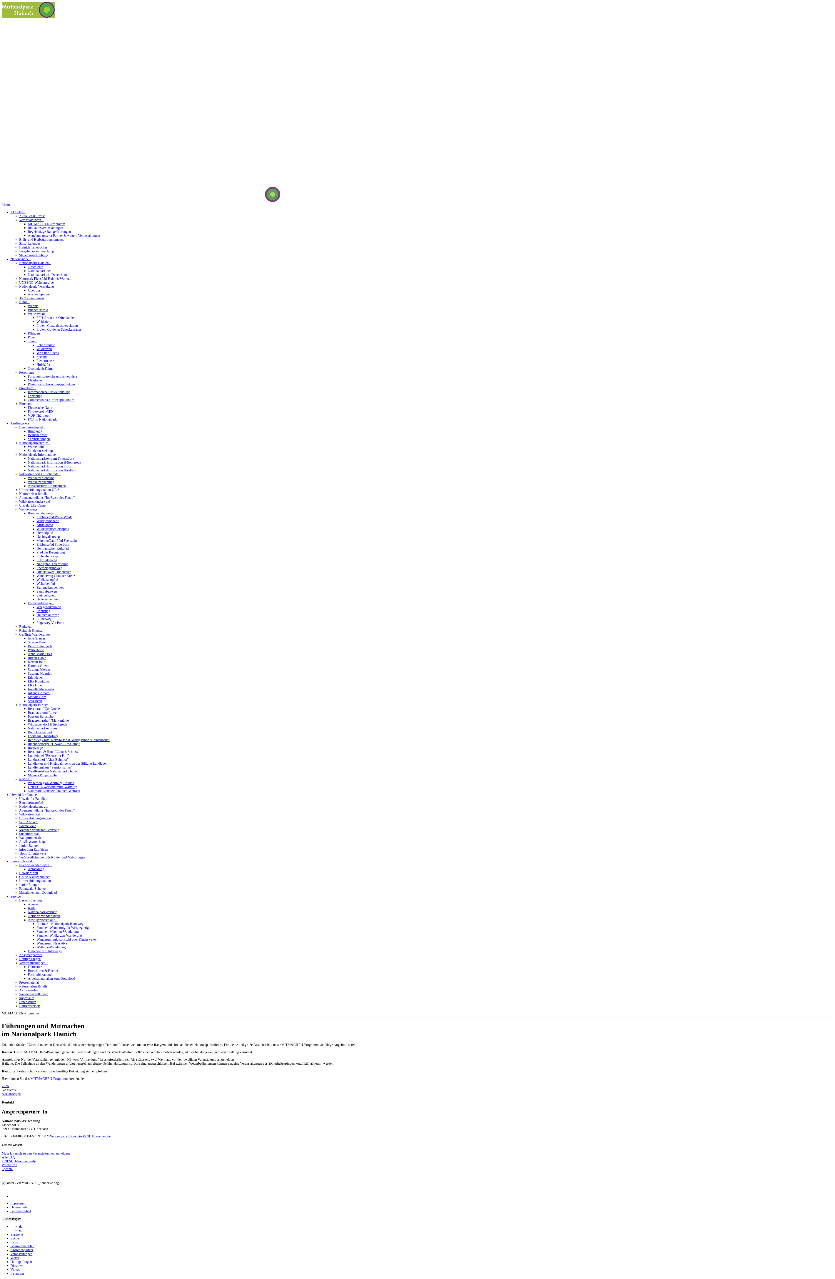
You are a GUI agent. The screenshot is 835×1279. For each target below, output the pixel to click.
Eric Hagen (35, 677)
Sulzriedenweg (47, 560)
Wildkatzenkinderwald (34, 501)
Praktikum (26, 388)
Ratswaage (35, 748)
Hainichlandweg (48, 615)
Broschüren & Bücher (43, 971)
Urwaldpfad (45, 533)
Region (24, 779)
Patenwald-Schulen (32, 888)
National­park (19, 259)
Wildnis (33, 306)
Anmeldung (36, 869)
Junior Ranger (28, 884)
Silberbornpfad (29, 834)
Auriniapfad (45, 525)
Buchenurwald (38, 310)
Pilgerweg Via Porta (50, 623)
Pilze (31, 337)
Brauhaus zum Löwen (43, 712)
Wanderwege (28, 509)
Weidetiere (44, 321)
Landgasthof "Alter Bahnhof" (48, 759)
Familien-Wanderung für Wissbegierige (63, 927)
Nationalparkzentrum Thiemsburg (51, 458)
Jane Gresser (36, 638)
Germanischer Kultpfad (53, 548)
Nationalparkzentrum (34, 443)
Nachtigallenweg (48, 536)
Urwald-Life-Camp (32, 505)
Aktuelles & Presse (32, 216)
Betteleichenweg (48, 599)
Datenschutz (27, 1002)
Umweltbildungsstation (35, 818)
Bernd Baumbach (40, 646)
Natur (23, 302)
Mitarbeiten (35, 380)
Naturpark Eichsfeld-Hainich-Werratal (45, 278)
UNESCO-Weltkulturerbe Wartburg (52, 787)
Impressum (26, 998)
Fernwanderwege (40, 603)
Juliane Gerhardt (39, 693)
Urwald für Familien (24, 795)
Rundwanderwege (41, 513)
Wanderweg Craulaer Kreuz (56, 576)
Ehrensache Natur (40, 407)
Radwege (25, 626)
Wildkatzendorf (29, 814)
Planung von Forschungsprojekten (51, 384)
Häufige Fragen (30, 959)
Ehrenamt (26, 404)
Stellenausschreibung (33, 255)
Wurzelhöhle (36, 447)
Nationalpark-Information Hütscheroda (54, 462)
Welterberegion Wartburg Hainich (51, 783)
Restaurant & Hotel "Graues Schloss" (53, 752)
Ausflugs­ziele (20, 423)
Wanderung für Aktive (52, 943)
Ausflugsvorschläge (32, 841)
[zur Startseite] (256, 201)
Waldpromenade (48, 521)
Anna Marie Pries (40, 654)
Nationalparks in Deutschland (48, 275)
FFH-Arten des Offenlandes (56, 318)
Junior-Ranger (29, 845)
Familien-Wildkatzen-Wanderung (59, 935)
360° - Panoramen (31, 298)
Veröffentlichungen (32, 963)
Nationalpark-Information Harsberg (52, 470)
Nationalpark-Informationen (38, 454)
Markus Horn (37, 697)
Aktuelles (17, 212)
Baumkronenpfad (31, 427)
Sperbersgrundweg (49, 568)
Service (16, 896)
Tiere (32, 341)
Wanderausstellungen (33, 994)
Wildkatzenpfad (47, 580)
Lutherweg (44, 619)
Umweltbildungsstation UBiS (39, 490)
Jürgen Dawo (37, 658)
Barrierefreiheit (29, 1006)
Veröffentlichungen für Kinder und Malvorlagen (52, 857)
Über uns (34, 290)
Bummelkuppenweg (50, 587)
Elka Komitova (38, 681)
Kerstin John (36, 662)
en (20, 1230)
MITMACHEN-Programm (46, 224)
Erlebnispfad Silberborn (53, 544)
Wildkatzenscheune (41, 478)
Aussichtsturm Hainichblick (47, 486)
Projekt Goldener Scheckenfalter (59, 329)
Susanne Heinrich (40, 673)
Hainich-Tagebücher (33, 247)
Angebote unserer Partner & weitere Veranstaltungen (64, 235)
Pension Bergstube (40, 716)
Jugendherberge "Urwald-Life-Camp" (54, 744)
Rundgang (35, 431)
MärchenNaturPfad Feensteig (57, 540)
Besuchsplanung (31, 900)
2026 (5, 1086)
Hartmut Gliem (38, 666)
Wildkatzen (44, 349)
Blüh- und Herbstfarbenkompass (41, 239)
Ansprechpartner (39, 294)
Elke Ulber (35, 685)
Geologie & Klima (40, 368)
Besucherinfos (37, 435)
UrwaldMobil (28, 873)
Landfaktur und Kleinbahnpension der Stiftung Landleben (67, 763)
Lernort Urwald (21, 861)
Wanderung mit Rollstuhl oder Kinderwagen (67, 939)
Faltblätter (35, 967)
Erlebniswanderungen (34, 865)
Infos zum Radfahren (33, 849)
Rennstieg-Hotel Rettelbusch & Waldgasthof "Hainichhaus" (69, 740)
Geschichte (35, 267)
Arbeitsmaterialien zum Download (51, 978)
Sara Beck (35, 701)
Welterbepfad (46, 583)
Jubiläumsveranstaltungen (45, 228)
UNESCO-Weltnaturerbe (36, 282)
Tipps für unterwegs (33, 853)
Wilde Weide (37, 314)
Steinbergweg (46, 595)
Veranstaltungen (30, 220)
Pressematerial (29, 982)
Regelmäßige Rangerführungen (49, 232)
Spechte (42, 357)
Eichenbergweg (47, 556)
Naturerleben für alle (33, 493)
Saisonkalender (29, 243)
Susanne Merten (39, 669)
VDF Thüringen (39, 415)
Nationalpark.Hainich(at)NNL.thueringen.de (80, 1136)
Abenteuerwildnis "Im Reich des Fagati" (47, 497)
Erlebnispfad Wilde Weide (54, 517)
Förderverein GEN (41, 411)
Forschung (27, 372)
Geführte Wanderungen (35, 634)
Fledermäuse (45, 361)
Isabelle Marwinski (41, 689)
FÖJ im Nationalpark (42, 419)
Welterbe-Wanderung (51, 947)
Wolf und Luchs (48, 353)
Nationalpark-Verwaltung (37, 286)
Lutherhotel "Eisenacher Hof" (48, 755)
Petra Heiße (36, 650)
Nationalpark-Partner (34, 705)
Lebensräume (46, 345)
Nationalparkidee (39, 271)
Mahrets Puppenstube (42, 775)
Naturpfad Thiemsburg (52, 564)
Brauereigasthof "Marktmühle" (49, 720)
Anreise (33, 904)
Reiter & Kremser (31, 630)
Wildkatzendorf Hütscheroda (39, 474)
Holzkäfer (43, 364)
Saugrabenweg (47, 591)
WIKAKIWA (28, 822)
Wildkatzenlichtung (41, 482)
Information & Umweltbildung (49, 392)
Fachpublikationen (40, 974)
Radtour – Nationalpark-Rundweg (60, 924)
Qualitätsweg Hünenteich (54, 572)
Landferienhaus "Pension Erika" (50, 767)
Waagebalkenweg (49, 607)
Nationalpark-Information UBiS (50, 466)
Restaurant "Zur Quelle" (44, 709)
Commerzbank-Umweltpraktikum (51, 400)
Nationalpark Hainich (34, 263)
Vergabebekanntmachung (36, 251)
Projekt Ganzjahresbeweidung (57, 325)
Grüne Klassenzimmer (34, 877)
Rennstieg (43, 611)
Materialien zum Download (38, 892)
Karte (31, 908)
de (20, 1226)
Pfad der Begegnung (51, 552)
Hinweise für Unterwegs (45, 951)
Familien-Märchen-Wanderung (58, 931)
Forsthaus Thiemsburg (43, 736)
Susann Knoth (37, 642)
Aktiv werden (28, 990)
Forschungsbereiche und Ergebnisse (52, 376)
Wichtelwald (27, 826)
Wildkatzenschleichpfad (53, 529)
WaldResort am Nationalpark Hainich (53, 771)
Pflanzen (34, 333)
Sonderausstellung (40, 450)
